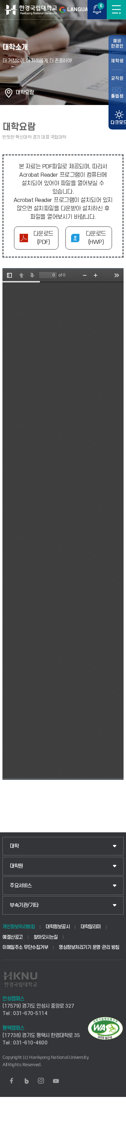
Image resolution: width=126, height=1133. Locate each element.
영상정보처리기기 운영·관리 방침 (89, 947)
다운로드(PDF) (43, 238)
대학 (14, 846)
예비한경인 (117, 44)
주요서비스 (21, 886)
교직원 (117, 78)
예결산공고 (12, 937)
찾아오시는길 (46, 937)
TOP (114, 1127)
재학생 (117, 60)
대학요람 (25, 93)
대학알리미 (90, 926)
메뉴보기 (116, 9)
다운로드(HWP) (96, 238)
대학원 (16, 866)
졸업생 (117, 96)
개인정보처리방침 (18, 926)
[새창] (11, 1080)
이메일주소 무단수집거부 (25, 947)
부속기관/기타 (24, 905)
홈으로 (9, 93)
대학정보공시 (58, 926)
